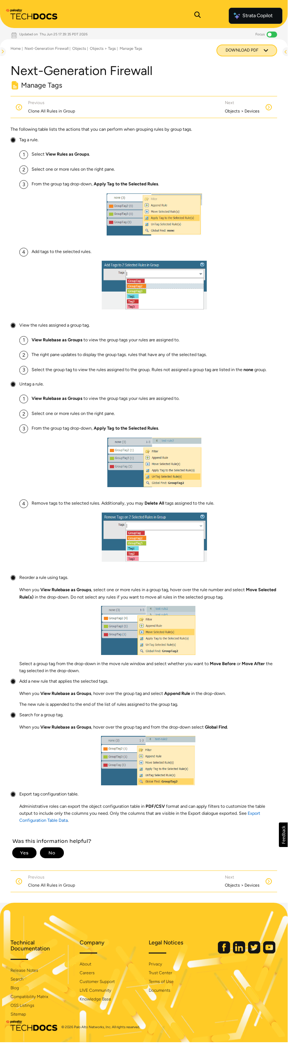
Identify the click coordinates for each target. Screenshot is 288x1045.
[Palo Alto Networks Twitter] (254, 952)
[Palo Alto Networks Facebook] (224, 952)
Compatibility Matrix (29, 996)
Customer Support (97, 981)
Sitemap (18, 1014)
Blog (15, 987)
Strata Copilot (257, 16)
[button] (283, 834)
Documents (159, 990)
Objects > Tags (103, 48)
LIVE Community (95, 990)
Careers (87, 972)
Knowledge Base (95, 999)
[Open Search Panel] (197, 16)
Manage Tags (131, 48)
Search (17, 979)
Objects (79, 48)
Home (16, 48)
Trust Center (160, 972)
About (85, 964)
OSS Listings (22, 1005)
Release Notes (24, 970)
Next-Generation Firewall (46, 48)
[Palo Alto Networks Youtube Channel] (269, 952)
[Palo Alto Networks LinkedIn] (239, 952)
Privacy (155, 964)
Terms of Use (161, 981)
